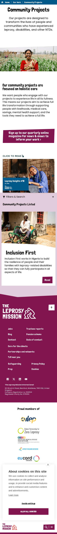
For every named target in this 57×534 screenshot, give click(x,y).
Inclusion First (21, 252)
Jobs (10, 328)
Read (47, 279)
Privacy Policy (38, 363)
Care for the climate (18, 346)
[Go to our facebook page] (8, 378)
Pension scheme (33, 334)
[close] (47, 464)
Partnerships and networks (21, 351)
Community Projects (33, 2)
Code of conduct (34, 339)
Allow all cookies (28, 511)
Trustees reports (34, 328)
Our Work (17, 2)
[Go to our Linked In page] (20, 378)
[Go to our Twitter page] (14, 378)
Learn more (13, 495)
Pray (10, 369)
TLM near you (14, 357)
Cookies (35, 369)
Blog (10, 334)
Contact (12, 339)
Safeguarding (14, 363)
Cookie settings (28, 503)
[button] (51, 527)
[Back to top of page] (51, 307)
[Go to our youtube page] (26, 378)
